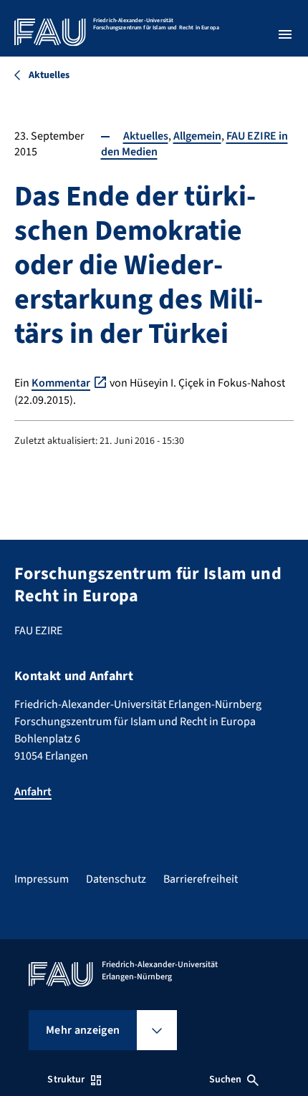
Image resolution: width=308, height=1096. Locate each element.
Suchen (225, 1079)
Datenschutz (116, 879)
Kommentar (61, 383)
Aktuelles (145, 136)
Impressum (41, 879)
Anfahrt (33, 792)
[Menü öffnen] (285, 34)
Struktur (66, 1079)
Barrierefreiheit (200, 879)
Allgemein (197, 136)
